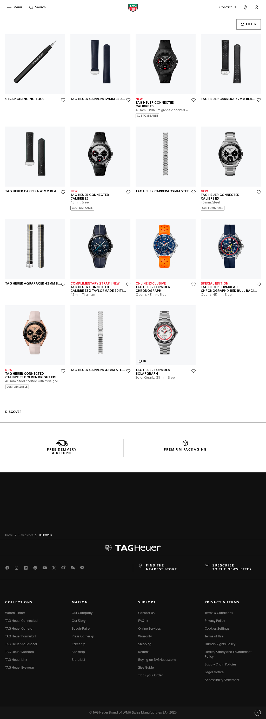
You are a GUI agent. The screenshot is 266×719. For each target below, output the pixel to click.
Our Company (82, 613)
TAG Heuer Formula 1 (20, 636)
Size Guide (146, 667)
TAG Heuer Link (16, 660)
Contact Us (146, 613)
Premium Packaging (185, 449)
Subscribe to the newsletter (232, 567)
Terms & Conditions (219, 613)
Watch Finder (15, 613)
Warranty (145, 636)
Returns (143, 652)
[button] (256, 7)
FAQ (141, 621)
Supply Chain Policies (220, 664)
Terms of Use (214, 636)
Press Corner (81, 636)
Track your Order (150, 675)
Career (77, 644)
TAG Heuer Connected (21, 621)
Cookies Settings (217, 628)
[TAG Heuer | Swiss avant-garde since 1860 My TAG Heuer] (133, 548)
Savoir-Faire (81, 628)
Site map (78, 652)
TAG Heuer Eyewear (19, 667)
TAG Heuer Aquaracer (21, 644)
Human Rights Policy (220, 644)
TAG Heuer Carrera (18, 628)
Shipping (144, 644)
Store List (78, 660)
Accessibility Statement (222, 680)
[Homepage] (133, 7)
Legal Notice (214, 672)
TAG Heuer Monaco (19, 652)
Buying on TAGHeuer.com (157, 660)
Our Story (78, 621)
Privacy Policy (215, 621)
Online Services (149, 628)
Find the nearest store (161, 567)
